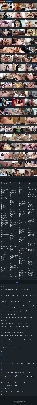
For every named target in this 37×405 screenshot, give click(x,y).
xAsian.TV (11, 201)
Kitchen (6, 344)
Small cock (11, 373)
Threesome (2, 382)
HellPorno (11, 259)
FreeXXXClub (21, 244)
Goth (13, 326)
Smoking (19, 373)
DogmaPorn (20, 263)
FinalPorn (2, 259)
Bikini (23, 295)
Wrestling (23, 391)
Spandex (2, 375)
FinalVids (29, 277)
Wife (15, 391)
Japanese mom (21, 339)
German (16, 323)
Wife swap (18, 391)
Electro (5, 314)
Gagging (2, 323)
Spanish (6, 375)
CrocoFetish (21, 183)
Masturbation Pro (30, 205)
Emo (8, 314)
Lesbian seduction (24, 347)
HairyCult (20, 259)
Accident (2, 289)
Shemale (2, 372)
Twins (27, 382)
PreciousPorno (3, 207)
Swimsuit (28, 376)
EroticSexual (30, 237)
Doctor (23, 310)
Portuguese (6, 363)
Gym (32, 326)
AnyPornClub (30, 275)
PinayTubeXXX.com (31, 234)
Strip (9, 376)
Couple (9, 305)
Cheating (30, 301)
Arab (18, 289)
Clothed (28, 302)
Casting (12, 301)
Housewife (8, 332)
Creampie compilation (22, 305)
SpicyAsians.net (21, 242)
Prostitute (21, 363)
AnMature (2, 277)
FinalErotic (11, 214)
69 (1, 286)
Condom (10, 304)
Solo (30, 373)
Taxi (7, 381)
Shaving (33, 370)
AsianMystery (21, 234)
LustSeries (11, 216)
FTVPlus (7, 197)
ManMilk (7, 248)
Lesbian (19, 347)
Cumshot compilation (13, 307)
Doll (29, 310)
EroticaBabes (21, 238)
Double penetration (16, 311)
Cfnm (26, 301)
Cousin (12, 305)
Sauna (9, 370)
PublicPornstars (3, 209)
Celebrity (23, 301)
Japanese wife (3, 341)
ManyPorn (11, 245)
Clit (20, 302)
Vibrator (2, 388)
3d (3, 286)
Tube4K (34, 249)
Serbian (29, 370)
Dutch (29, 311)
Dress (26, 311)
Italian (10, 336)
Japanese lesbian (7, 339)
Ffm (27, 317)
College (2, 304)
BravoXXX (20, 190)
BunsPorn (11, 249)
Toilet (15, 382)
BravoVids (29, 260)
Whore (12, 391)
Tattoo (4, 381)
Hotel (5, 332)
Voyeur (9, 388)
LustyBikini (11, 257)
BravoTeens (3, 268)
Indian (2, 335)
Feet (18, 317)
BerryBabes (3, 205)
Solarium (27, 373)
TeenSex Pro (30, 212)
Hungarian (17, 332)
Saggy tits (2, 370)
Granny (20, 326)
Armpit (22, 289)
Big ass (9, 295)
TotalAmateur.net (6, 1)
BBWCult (29, 183)
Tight (9, 382)
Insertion (30, 335)
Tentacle (24, 381)
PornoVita (29, 271)
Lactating (2, 347)
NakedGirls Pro (30, 262)
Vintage (6, 388)
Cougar (6, 305)
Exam (14, 314)
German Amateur (20, 323)
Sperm (14, 375)
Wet (9, 391)
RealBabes (2, 255)
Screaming (13, 370)
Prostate (17, 363)
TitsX (24, 205)
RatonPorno (11, 193)
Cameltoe (2, 301)
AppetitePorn (3, 192)
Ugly (1, 385)
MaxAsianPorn (21, 273)
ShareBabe (29, 251)
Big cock (16, 295)
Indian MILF (16, 335)
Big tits (20, 295)
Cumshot (7, 307)
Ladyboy (6, 347)
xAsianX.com (30, 214)
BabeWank (20, 261)
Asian (25, 289)
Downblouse (21, 311)
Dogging (27, 310)
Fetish (25, 317)
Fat (15, 317)
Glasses (2, 326)
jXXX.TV (34, 235)
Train (20, 382)
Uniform (12, 385)
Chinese (7, 302)
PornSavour (20, 271)
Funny (6, 320)
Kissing (2, 344)
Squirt (22, 375)
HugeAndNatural (3, 237)
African (6, 289)
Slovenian (6, 373)
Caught (19, 301)
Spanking (10, 375)
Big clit (13, 295)
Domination (2, 311)
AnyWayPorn (21, 212)
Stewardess (30, 375)
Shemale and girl (7, 372)
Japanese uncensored (27, 339)
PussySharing (12, 229)
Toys (17, 382)
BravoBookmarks (21, 400)
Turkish (24, 382)
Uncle (4, 385)
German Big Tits (27, 323)
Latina (13, 347)
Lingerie (30, 347)
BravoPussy (12, 240)
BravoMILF (20, 192)
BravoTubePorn (30, 244)
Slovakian (2, 373)
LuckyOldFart (3, 218)
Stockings (2, 376)
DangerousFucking (21, 197)
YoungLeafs (20, 216)
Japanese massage (14, 339)
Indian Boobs (11, 335)
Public (25, 363)
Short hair (19, 372)
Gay (12, 323)
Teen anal (20, 381)
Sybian (5, 378)
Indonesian (26, 335)
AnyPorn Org (12, 236)
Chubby (11, 302)
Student (13, 376)
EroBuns (16, 255)
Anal (12, 289)
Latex (9, 347)
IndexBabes (3, 233)
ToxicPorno (20, 240)
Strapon (6, 376)
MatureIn (34, 190)
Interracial (6, 336)
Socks (23, 373)
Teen (16, 381)
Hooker (2, 332)
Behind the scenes (4, 295)
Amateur (9, 289)
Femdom (21, 317)
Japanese (2, 339)
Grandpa (16, 326)
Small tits (15, 373)
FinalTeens (11, 266)
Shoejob (12, 372)
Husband (21, 332)
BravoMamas (3, 226)
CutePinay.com (30, 273)
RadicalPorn (21, 214)
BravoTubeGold (3, 224)
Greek (23, 326)
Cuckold (33, 305)
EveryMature (21, 275)
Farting (13, 317)
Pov (10, 363)
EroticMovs (20, 253)
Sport (16, 375)
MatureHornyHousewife (4, 222)
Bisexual (27, 295)
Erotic (11, 314)
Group (30, 326)
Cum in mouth (3, 307)
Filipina (31, 317)
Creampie (16, 305)
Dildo (16, 310)
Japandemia (21, 194)
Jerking (11, 341)
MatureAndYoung (12, 268)
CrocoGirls (29, 198)
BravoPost (20, 232)
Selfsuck (25, 370)
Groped (27, 326)
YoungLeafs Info (30, 231)
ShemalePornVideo (13, 186)
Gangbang (9, 323)
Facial (6, 317)
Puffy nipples (29, 363)
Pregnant (13, 363)
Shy (26, 372)
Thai (27, 381)
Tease (14, 381)
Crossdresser (28, 305)
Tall (1, 381)
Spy (19, 375)
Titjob (12, 382)
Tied (6, 382)
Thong (30, 381)
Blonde (33, 295)
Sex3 (32, 245)
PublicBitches (30, 224)
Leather (16, 347)
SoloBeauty (2, 239)
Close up (24, 302)
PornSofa (11, 212)
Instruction (2, 336)
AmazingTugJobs (12, 277)
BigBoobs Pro (12, 238)
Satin (6, 370)
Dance (2, 310)
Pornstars (2, 363)
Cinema (14, 302)
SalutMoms (2, 266)
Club (30, 302)
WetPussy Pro (30, 264)
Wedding (6, 391)
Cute (18, 307)
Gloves (10, 326)
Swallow (20, 376)
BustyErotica (30, 222)
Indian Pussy (21, 335)
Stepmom (26, 375)
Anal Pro (34, 206)
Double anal (10, 311)
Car (5, 301)
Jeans (7, 341)
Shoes (16, 372)
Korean (9, 344)
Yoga (1, 394)
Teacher (10, 381)
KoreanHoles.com (21, 249)
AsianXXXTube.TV (4, 183)
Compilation (6, 304)
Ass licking (31, 289)
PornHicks (2, 270)
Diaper (13, 310)
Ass (27, 289)
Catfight (16, 301)
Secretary (17, 370)
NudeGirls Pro (12, 225)
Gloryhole (6, 326)
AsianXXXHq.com (12, 223)
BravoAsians (3, 272)
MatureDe (2, 257)
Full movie (2, 320)
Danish (5, 310)
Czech (21, 307)
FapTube (34, 196)
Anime (16, 289)
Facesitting (2, 317)
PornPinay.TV (21, 202)
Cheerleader (2, 302)
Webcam (2, 391)
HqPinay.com (12, 234)
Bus (1, 298)
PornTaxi (34, 189)
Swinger (32, 376)
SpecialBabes (3, 190)
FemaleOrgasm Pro (22, 266)
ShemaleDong (21, 230)
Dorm (6, 311)
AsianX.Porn (30, 253)
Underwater (8, 385)
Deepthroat (9, 310)
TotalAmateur (30, 220)
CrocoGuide (11, 251)
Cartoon (9, 301)
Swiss (2, 378)
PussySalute (30, 242)
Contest (2, 305)
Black (30, 295)
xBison (25, 222)
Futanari (10, 320)
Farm (9, 317)
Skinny (29, 372)
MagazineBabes (21, 204)
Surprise (16, 376)
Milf (1, 351)
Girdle (31, 323)
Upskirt (16, 385)
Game (6, 323)
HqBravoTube (30, 195)
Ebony (2, 314)
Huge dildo (13, 332)
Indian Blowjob (6, 335)
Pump (33, 363)
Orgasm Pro (12, 227)
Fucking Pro (12, 191)
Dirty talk (19, 310)
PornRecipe (2, 250)
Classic (18, 302)
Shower (23, 372)
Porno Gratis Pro (12, 270)
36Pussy (7, 198)
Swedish (24, 376)
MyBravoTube (30, 210)
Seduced (21, 370)
